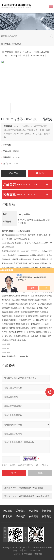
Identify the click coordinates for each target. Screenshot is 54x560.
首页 (17, 52)
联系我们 (40, 173)
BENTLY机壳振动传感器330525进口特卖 (31, 496)
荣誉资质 (20, 516)
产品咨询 (13, 173)
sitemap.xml (35, 550)
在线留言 (33, 516)
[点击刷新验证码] (30, 458)
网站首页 (7, 510)
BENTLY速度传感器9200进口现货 (28, 487)
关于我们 (20, 510)
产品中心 (33, 510)
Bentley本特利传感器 (20, 55)
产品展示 (27, 52)
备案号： (24, 550)
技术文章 (7, 516)
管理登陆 (38, 554)
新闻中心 (46, 510)
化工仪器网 (27, 554)
